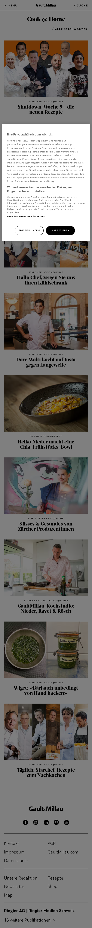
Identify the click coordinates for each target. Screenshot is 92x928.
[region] (46, 182)
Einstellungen (29, 230)
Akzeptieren (60, 230)
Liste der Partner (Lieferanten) (26, 216)
